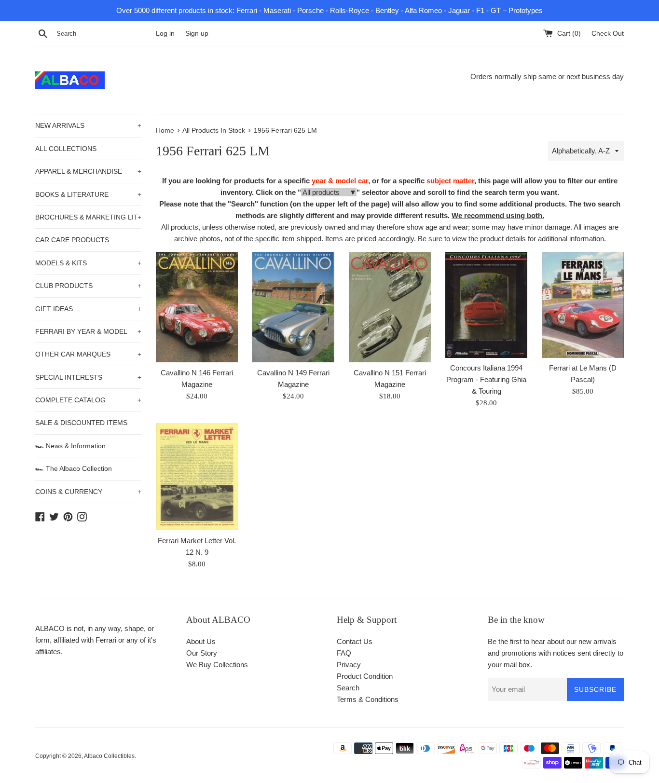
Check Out (607, 33)
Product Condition (365, 676)
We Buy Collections (217, 664)
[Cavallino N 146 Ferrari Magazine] (197, 307)
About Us (201, 641)
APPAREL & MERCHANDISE (88, 171)
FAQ (344, 653)
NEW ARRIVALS (88, 125)
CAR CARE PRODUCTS (72, 240)
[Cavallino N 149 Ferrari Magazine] (293, 307)
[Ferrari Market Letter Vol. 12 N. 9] (197, 476)
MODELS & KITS (88, 263)
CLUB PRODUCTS (88, 285)
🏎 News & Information (70, 446)
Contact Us (354, 641)
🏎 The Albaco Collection (73, 468)
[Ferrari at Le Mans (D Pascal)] (583, 304)
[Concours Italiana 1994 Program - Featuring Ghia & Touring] (486, 304)
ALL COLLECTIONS (65, 148)
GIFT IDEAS (88, 309)
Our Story (201, 653)
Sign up (196, 33)
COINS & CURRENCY (88, 491)
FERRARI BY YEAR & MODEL (88, 331)
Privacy (349, 664)
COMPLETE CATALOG (88, 400)
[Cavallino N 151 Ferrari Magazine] (390, 307)
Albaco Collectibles (109, 756)
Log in (165, 33)
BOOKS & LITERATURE (88, 194)
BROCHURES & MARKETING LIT (88, 217)
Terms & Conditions (367, 699)
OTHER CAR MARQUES (88, 354)
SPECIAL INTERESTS (88, 377)
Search (348, 688)
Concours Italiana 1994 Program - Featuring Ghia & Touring (486, 379)
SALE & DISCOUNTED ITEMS (81, 422)
